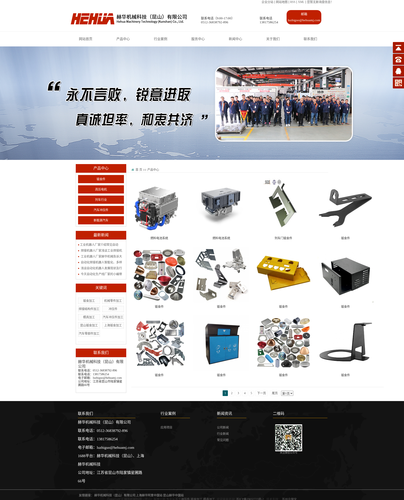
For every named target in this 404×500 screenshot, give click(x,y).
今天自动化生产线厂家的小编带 (101, 274)
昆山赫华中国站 (173, 495)
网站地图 (282, 2)
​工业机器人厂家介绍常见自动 (99, 244)
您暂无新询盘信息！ (320, 2)
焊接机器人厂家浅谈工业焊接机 (101, 250)
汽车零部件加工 (89, 333)
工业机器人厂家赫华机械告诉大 (101, 256)
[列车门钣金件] (283, 180)
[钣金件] (345, 180)
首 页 (139, 169)
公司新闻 (223, 427)
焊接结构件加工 (89, 309)
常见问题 (223, 440)
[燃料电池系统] (159, 180)
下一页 (261, 393)
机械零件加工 (113, 300)
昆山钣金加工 (89, 325)
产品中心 (153, 169)
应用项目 (166, 427)
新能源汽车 (101, 220)
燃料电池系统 (159, 238)
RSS (292, 2)
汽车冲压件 (101, 210)
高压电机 (101, 189)
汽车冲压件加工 (113, 317)
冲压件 (113, 309)
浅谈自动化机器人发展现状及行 (101, 268)
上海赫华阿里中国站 (149, 495)
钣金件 (101, 179)
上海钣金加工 (113, 325)
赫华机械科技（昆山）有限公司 (115, 495)
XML (301, 2)
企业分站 (267, 2)
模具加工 (89, 317)
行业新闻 (223, 433)
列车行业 (101, 199)
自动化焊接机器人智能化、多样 (101, 262)
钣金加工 (89, 300)
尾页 (275, 393)
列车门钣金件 (283, 238)
